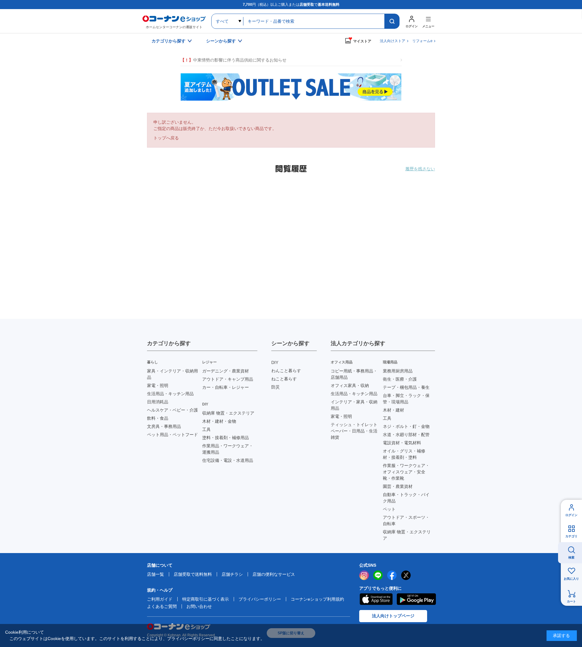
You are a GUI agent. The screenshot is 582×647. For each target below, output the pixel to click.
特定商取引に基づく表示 (205, 599)
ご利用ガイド (159, 599)
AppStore (376, 599)
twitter (406, 575)
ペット (389, 509)
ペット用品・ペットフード (172, 434)
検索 (571, 557)
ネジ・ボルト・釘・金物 (406, 426)
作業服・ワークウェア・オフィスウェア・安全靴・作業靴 (406, 472)
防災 (275, 387)
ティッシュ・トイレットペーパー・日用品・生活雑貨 (354, 431)
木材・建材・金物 (219, 421)
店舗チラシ (232, 574)
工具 (206, 429)
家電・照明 (157, 385)
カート (571, 601)
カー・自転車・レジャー (225, 387)
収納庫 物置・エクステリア (228, 413)
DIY (274, 362)
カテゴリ (571, 536)
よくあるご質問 (162, 606)
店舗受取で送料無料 (193, 574)
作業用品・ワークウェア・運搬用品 (227, 449)
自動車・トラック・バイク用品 (406, 497)
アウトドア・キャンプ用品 (227, 379)
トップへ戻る (166, 137)
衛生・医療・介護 (400, 379)
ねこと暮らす (284, 378)
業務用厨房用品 (398, 371)
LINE (378, 575)
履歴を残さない (420, 168)
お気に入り (571, 578)
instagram (364, 575)
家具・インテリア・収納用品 (172, 374)
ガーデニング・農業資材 (225, 371)
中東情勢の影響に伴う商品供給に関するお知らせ (233, 60)
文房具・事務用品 (164, 426)
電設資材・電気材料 (402, 442)
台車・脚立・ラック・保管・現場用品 (406, 398)
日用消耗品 (157, 401)
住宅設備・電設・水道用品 (227, 460)
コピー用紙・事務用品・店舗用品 (354, 374)
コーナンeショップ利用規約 (317, 599)
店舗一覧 (155, 574)
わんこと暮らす (286, 370)
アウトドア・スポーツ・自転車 (406, 520)
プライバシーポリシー (260, 599)
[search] (392, 21)
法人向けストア (392, 41)
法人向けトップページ (393, 615)
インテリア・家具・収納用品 (354, 405)
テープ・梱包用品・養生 (406, 387)
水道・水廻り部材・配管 (406, 434)
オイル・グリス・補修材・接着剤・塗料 (404, 454)
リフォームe (422, 41)
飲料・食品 (157, 418)
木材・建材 (393, 410)
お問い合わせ (199, 606)
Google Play (416, 599)
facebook (392, 575)
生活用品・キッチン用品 (170, 393)
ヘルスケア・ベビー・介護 (172, 410)
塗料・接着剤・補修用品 (225, 437)
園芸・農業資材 (398, 486)
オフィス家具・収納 (350, 385)
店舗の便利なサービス (274, 574)
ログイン (571, 515)
